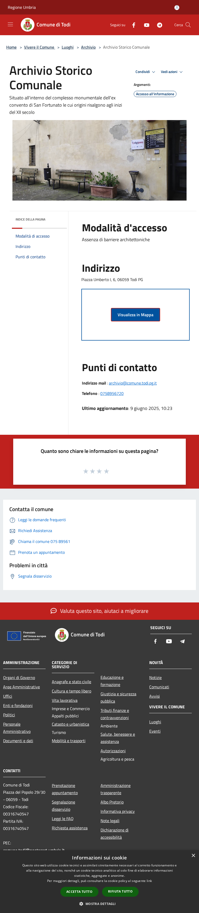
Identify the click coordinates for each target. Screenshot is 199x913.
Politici (9, 715)
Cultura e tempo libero (71, 691)
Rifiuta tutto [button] (120, 891)
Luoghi (68, 47)
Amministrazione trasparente (116, 789)
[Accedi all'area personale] (177, 8)
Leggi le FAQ (63, 818)
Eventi (155, 731)
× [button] (193, 856)
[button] (99, 904)
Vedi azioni (169, 72)
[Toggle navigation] (10, 24)
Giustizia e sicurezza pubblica (118, 697)
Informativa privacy (118, 811)
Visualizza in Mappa (135, 315)
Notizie (155, 677)
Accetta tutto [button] (79, 891)
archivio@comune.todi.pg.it (133, 383)
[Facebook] (131, 24)
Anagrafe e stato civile (71, 682)
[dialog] (99, 881)
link (149, 881)
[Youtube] (144, 24)
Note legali (110, 821)
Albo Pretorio (112, 802)
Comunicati (159, 687)
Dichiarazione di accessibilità (115, 833)
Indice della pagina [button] (30, 219)
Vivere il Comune (39, 47)
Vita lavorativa (64, 700)
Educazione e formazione (112, 681)
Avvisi (154, 696)
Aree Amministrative (21, 687)
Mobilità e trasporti (69, 741)
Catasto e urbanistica (70, 724)
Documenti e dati (18, 741)
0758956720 (112, 393)
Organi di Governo (19, 677)
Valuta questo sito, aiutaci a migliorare (103, 611)
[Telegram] (157, 24)
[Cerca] (188, 25)
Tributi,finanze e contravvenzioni (115, 714)
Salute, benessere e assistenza (118, 738)
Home (11, 47)
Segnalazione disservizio (63, 805)
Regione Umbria (22, 7)
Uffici (7, 696)
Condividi (143, 72)
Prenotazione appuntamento (65, 789)
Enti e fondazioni (18, 705)
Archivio (88, 47)
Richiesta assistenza (70, 828)
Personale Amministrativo (17, 727)
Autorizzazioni (113, 751)
